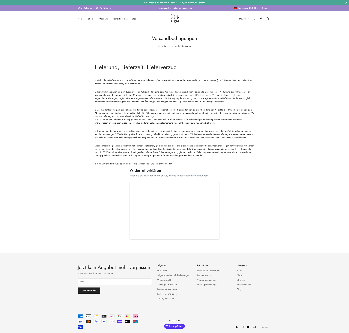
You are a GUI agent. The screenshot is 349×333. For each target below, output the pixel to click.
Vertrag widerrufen (165, 298)
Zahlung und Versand (167, 284)
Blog (134, 18)
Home (81, 18)
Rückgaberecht (204, 275)
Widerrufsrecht (164, 279)
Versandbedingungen (206, 279)
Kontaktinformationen (167, 293)
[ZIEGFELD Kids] (174, 19)
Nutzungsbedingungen (207, 284)
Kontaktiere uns (120, 18)
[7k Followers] (237, 327)
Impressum (162, 270)
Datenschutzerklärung (167, 289)
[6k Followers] (243, 327)
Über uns (103, 18)
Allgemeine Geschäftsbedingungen (173, 275)
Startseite (162, 46)
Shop (90, 18)
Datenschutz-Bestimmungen (209, 270)
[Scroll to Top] (344, 318)
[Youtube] (248, 327)
